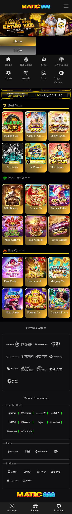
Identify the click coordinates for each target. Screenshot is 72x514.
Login (18, 50)
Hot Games (26, 64)
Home (8, 64)
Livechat (59, 510)
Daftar (17, 41)
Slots (43, 64)
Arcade (26, 78)
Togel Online (58, 80)
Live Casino (61, 64)
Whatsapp (12, 510)
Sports (8, 78)
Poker (44, 78)
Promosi (35, 510)
